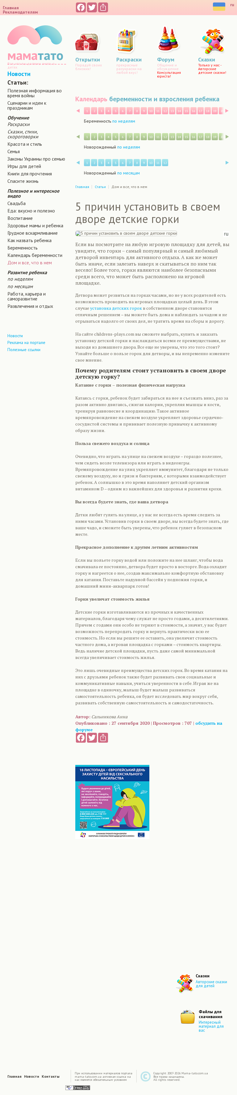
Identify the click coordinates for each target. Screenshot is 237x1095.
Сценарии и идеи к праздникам (26, 105)
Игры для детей (24, 166)
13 (172, 111)
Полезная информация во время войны (34, 93)
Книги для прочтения (29, 173)
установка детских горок (116, 308)
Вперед (227, 111)
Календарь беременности (34, 255)
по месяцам (20, 286)
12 (165, 111)
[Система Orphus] (77, 1087)
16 (193, 111)
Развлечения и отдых (30, 306)
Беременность (22, 248)
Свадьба (16, 203)
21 (229, 111)
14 (179, 111)
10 (150, 111)
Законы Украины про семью (36, 159)
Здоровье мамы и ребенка (35, 225)
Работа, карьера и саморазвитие (26, 296)
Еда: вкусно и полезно (31, 211)
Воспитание (20, 218)
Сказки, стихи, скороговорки (22, 134)
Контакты (51, 1076)
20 (221, 111)
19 (214, 111)
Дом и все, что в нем (29, 262)
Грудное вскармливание (32, 233)
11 (158, 111)
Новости (19, 74)
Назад (78, 111)
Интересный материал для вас (211, 1026)
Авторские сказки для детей (211, 983)
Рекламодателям (20, 12)
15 (186, 111)
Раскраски (18, 124)
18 (207, 111)
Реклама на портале (26, 342)
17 (200, 111)
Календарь (91, 98)
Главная (11, 8)
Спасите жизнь (23, 181)
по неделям (20, 279)
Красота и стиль (24, 144)
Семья (13, 151)
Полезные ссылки (23, 349)
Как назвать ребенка (29, 240)
